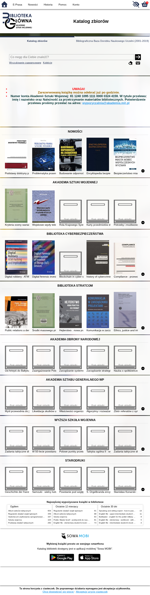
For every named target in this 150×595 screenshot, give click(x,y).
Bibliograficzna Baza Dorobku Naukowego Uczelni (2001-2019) (112, 40)
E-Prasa (17, 4)
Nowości (33, 4)
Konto (76, 4)
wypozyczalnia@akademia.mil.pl (106, 103)
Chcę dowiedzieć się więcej (58, 591)
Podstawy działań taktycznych (20, 523)
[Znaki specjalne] (138, 63)
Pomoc (63, 4)
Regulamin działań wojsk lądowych (22, 514)
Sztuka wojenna (15, 520)
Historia (48, 4)
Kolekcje (47, 62)
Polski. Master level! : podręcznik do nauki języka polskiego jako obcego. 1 (85, 520)
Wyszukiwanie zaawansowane (25, 62)
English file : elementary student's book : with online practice (79, 523)
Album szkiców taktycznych (19, 511)
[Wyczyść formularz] (131, 63)
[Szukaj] (138, 57)
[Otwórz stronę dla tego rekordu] (17, 155)
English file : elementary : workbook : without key (119, 520)
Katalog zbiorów (37, 40)
